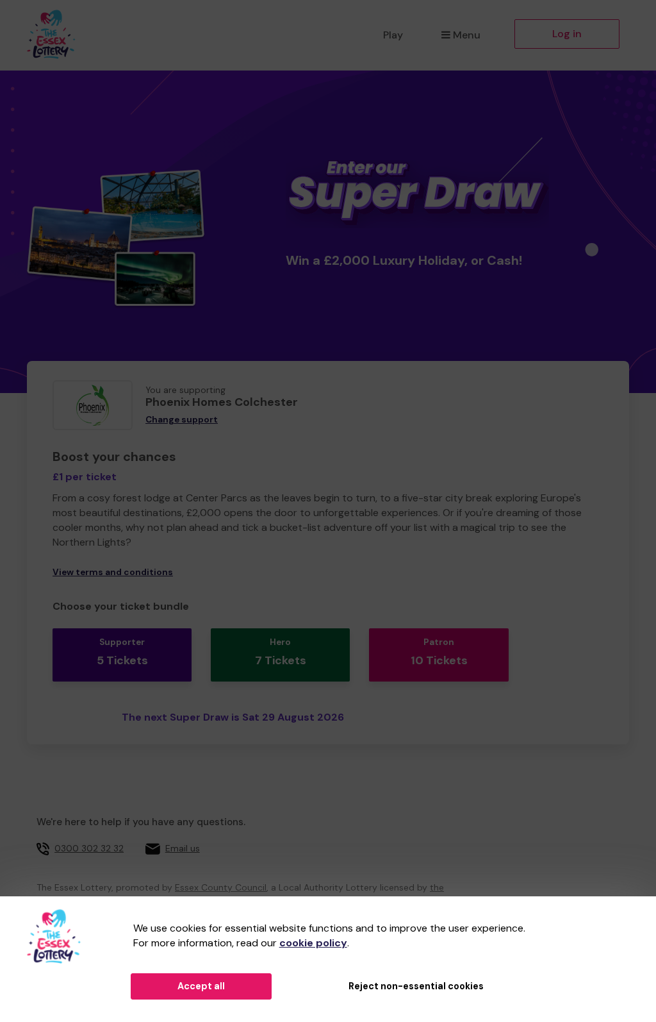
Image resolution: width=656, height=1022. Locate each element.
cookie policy (313, 943)
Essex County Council (220, 887)
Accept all (201, 986)
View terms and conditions (113, 572)
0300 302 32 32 (89, 848)
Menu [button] (466, 35)
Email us (182, 848)
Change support (181, 419)
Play (393, 35)
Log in (567, 33)
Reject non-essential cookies (416, 986)
